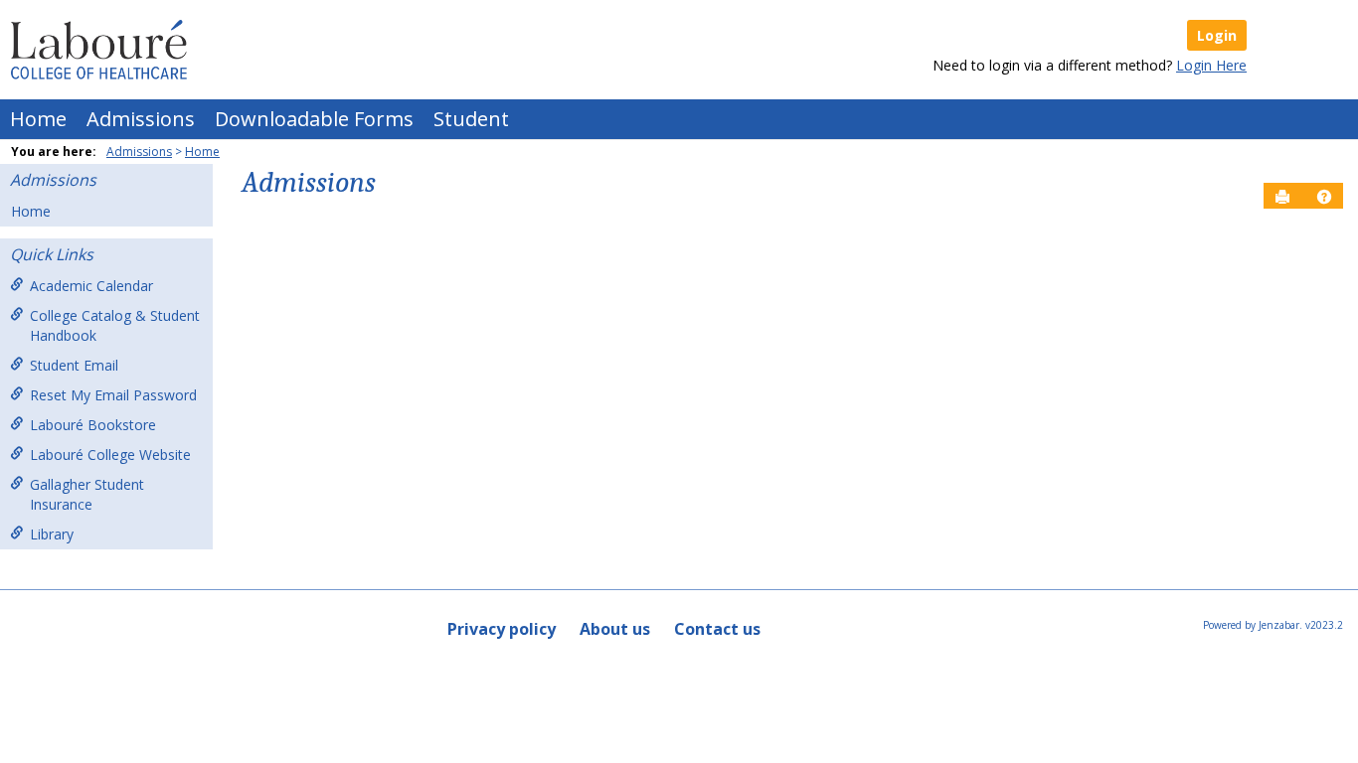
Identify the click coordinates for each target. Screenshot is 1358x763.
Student (471, 118)
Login (1217, 35)
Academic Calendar (91, 285)
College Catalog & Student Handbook (115, 325)
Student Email (74, 365)
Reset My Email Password (113, 394)
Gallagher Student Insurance (87, 494)
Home (38, 118)
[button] (1324, 197)
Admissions (140, 118)
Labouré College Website (110, 454)
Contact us (717, 629)
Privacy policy (501, 629)
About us (615, 629)
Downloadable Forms (314, 118)
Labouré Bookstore (93, 424)
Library (52, 534)
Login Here (1211, 65)
